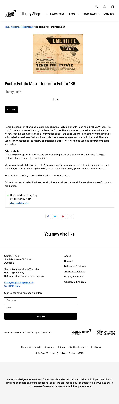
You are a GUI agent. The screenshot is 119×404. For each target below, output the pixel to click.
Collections (15, 27)
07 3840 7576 (12, 286)
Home (7, 27)
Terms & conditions (74, 272)
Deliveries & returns (75, 266)
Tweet (55, 216)
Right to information (78, 347)
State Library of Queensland (38, 332)
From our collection (55, 13)
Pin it (63, 216)
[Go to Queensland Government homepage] (106, 332)
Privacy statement (74, 277)
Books (72, 13)
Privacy (61, 347)
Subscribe (41, 316)
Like (48, 216)
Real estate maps (27, 27)
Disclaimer (96, 347)
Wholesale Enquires (75, 282)
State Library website (31, 347)
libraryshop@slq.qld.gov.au (18, 283)
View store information (19, 203)
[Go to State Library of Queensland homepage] (81, 332)
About (67, 256)
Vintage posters (89, 13)
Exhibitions (109, 13)
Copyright (49, 347)
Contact (68, 261)
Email (70, 216)
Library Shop (13, 92)
